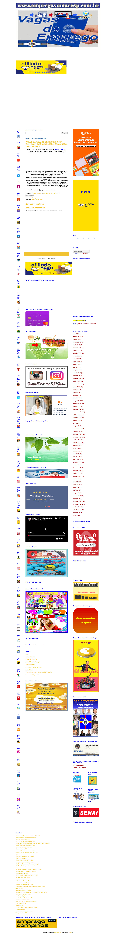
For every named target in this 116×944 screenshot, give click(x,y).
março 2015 (76, 459)
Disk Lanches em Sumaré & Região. (24, 860)
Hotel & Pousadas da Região (23, 882)
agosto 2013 (76, 512)
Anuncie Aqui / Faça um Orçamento (34, 675)
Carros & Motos (29, 669)
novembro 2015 (77, 437)
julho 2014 (76, 481)
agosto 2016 (76, 420)
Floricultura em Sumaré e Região (24, 881)
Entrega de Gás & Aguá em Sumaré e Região (27, 875)
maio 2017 (76, 395)
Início (26, 654)
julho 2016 (76, 423)
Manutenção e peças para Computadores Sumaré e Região (30, 886)
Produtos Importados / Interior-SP (24, 898)
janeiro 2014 (76, 498)
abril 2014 (75, 490)
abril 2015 (75, 456)
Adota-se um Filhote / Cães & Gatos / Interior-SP (28, 835)
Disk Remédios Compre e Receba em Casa (26, 866)
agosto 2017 (76, 386)
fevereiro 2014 (77, 495)
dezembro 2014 (77, 468)
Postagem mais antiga (61, 254)
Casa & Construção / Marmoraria (24, 847)
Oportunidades (19, 888)
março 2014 (76, 493)
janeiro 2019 (76, 345)
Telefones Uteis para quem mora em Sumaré (27, 907)
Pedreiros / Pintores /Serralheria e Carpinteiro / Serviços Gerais (31, 892)
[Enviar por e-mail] (26, 195)
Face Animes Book (30, 664)
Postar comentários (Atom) (48, 258)
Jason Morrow (57, 932)
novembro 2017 (77, 378)
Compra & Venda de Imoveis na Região (25, 850)
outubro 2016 (76, 414)
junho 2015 (76, 451)
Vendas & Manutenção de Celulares (24, 911)
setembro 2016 (77, 417)
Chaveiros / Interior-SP (21, 849)
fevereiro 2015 (77, 462)
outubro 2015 (76, 440)
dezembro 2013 (77, 501)
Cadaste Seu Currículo (31, 659)
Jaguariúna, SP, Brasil (37, 199)
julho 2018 (76, 359)
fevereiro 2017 (77, 403)
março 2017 (76, 400)
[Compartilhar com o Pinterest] (33, 195)
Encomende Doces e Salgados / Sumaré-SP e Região (29, 869)
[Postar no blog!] (28, 195)
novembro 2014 (77, 470)
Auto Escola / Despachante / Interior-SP (25, 841)
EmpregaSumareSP (80, 765)
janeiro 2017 (76, 406)
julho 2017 (76, 389)
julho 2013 (76, 515)
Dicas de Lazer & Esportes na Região (25, 856)
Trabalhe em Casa (20, 909)
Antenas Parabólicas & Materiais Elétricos (26, 837)
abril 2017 (75, 398)
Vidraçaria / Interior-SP (21, 913)
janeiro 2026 (76, 339)
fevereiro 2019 (77, 342)
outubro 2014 (76, 473)
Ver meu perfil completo (79, 767)
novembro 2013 (77, 504)
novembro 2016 (77, 412)
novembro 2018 (77, 347)
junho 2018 (76, 361)
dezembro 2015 (77, 434)
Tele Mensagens (20, 905)
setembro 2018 (77, 353)
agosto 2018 (76, 356)
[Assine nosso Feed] (77, 238)
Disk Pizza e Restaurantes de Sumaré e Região (27, 864)
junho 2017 (76, 392)
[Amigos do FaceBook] (89, 238)
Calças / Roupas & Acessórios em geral (25, 845)
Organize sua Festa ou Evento (23, 890)
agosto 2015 (76, 445)
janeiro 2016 (76, 431)
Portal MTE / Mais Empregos (32, 662)
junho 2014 (76, 484)
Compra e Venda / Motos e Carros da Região (27, 852)
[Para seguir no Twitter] (83, 238)
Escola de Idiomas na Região (23, 877)
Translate (85, 253)
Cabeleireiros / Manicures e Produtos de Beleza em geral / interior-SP (33, 843)
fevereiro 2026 (77, 336)
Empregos (34, 198)
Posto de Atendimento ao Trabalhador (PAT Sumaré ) (38, 672)
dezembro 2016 (77, 409)
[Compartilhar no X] (29, 195)
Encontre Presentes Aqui (22, 873)
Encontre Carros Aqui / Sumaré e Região (25, 871)
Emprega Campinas (30, 656)
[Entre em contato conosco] (94, 238)
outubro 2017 (76, 381)
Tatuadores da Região (21, 903)
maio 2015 (76, 454)
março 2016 (76, 426)
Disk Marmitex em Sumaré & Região (25, 862)
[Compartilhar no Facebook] (31, 195)
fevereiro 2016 (77, 428)
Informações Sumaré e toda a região (24, 884)
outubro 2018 (76, 350)
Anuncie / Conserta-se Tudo (22, 839)
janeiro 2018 (76, 375)
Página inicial (47, 254)
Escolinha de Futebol (21, 879)
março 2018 (76, 370)
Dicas (17, 854)
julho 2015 (76, 448)
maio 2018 (76, 364)
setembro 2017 (77, 384)
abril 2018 (75, 367)
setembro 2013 (77, 509)
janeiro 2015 (76, 465)
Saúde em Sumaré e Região (22, 899)
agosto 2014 (76, 479)
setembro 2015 (77, 442)
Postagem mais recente (32, 254)
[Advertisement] (58, 54)
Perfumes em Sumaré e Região (23, 894)
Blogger (70, 932)
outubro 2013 (76, 507)
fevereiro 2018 (77, 373)
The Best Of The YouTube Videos (33, 667)
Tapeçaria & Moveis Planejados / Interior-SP (26, 901)
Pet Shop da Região (20, 896)
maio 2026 (76, 333)
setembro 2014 (77, 476)
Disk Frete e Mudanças (21, 858)
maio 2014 (76, 487)
